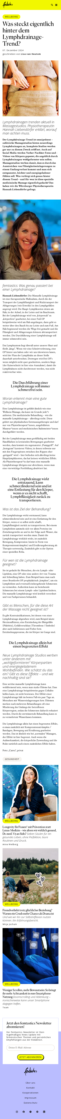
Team (6, 1007)
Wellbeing (11, 16)
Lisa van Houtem (31, 54)
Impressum (30, 1098)
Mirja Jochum (10, 924)
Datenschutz (30, 1103)
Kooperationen (30, 1092)
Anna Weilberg (10, 844)
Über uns (30, 1083)
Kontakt (30, 1088)
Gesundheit (12, 759)
